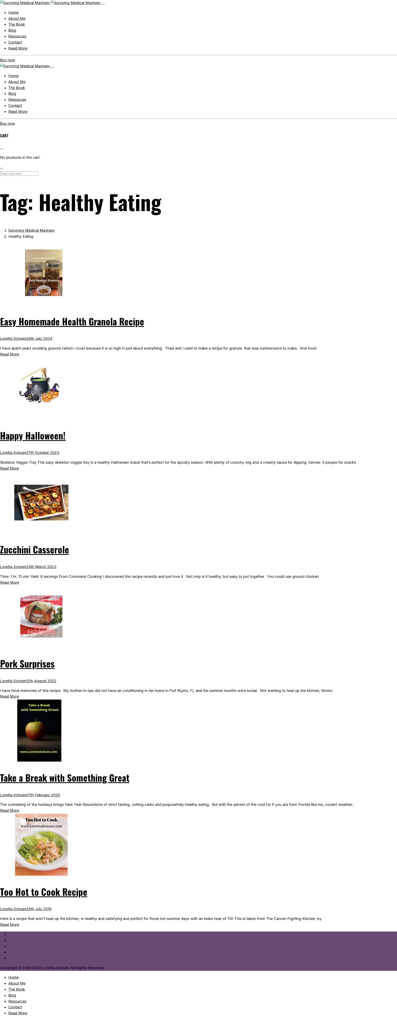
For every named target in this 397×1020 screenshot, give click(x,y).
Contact (15, 105)
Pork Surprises (27, 663)
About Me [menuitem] (16, 983)
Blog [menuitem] (12, 995)
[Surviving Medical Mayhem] (50, 3)
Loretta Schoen (13, 338)
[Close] (52, 67)
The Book (16, 88)
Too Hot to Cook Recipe (43, 891)
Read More (17, 111)
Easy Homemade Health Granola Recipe (72, 321)
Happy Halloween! (33, 435)
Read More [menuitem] (17, 1013)
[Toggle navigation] (103, 4)
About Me (16, 82)
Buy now (7, 60)
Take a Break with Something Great (64, 777)
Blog (12, 93)
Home (13, 76)
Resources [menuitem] (17, 1001)
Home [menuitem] (13, 977)
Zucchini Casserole (34, 549)
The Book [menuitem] (16, 989)
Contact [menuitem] (15, 1007)
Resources (17, 99)
